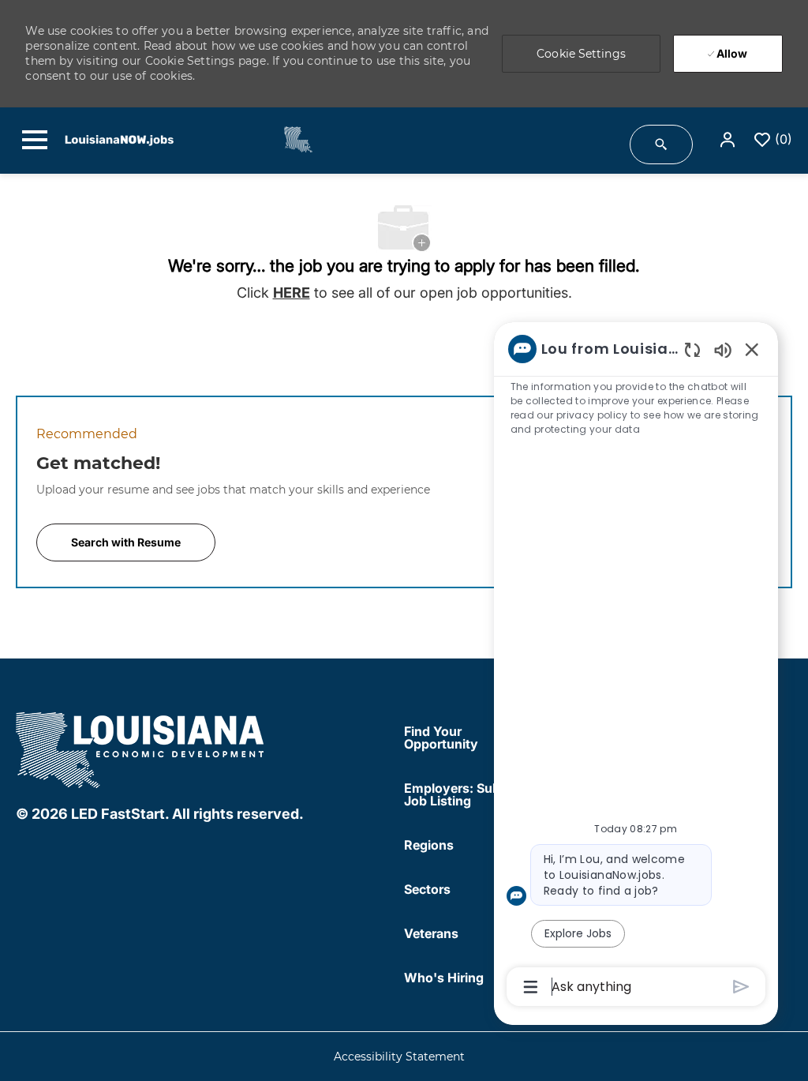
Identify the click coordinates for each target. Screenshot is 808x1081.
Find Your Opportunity (441, 737)
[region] (636, 666)
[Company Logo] (288, 139)
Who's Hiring (444, 977)
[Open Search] (661, 144)
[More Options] (531, 987)
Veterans (431, 933)
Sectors (427, 889)
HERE (291, 292)
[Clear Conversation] (692, 349)
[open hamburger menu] (35, 140)
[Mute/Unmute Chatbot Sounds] (723, 349)
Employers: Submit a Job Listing (467, 794)
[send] (741, 987)
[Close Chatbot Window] (752, 349)
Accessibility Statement (399, 1057)
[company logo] (141, 747)
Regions (429, 845)
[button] (729, 140)
